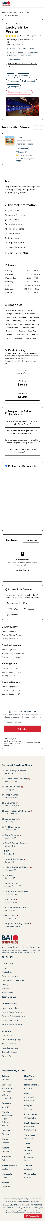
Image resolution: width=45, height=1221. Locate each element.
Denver (5, 1107)
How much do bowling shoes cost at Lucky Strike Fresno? (22, 432)
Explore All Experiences (13, 980)
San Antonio (30, 1157)
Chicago (5, 1143)
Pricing (5, 984)
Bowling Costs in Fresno (11, 672)
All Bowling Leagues (10, 650)
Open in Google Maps (18, 253)
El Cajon (5, 1095)
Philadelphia (30, 1118)
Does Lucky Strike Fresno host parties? (21, 450)
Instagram (14, 87)
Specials (5, 989)
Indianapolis (7, 1151)
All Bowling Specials (10, 687)
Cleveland (29, 1097)
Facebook (31, 81)
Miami (4, 1119)
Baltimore (6, 1160)
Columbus (29, 1100)
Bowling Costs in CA (10, 676)
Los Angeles (7, 1098)
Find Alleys (7, 972)
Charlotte (28, 1088)
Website (24, 76)
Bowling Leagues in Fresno (13, 654)
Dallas (27, 1160)
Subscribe (22, 729)
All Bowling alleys (9, 12)
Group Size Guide (10, 1020)
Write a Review (31, 540)
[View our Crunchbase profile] (11, 957)
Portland (28, 1109)
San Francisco (8, 1088)
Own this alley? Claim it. (20, 92)
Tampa (5, 1125)
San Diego (6, 1092)
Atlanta (5, 1134)
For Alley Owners (10, 1048)
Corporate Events (16, 243)
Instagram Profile (16, 229)
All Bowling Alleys (9, 631)
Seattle (27, 1178)
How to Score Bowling (12, 1012)
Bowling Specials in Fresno (12, 690)
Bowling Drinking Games (13, 1016)
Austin (27, 1154)
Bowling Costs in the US (11, 668)
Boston (5, 1169)
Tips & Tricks (7, 993)
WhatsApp (13, 609)
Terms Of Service (10, 1052)
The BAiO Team (9, 1044)
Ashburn (28, 1169)
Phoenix (5, 1080)
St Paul (5, 1178)
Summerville (30, 1130)
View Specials (14, 233)
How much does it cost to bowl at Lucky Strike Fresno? (22, 422)
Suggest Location (33, 742)
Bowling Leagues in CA (11, 657)
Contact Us (7, 1035)
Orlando (6, 1122)
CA (20, 12)
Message (30, 609)
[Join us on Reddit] (7, 957)
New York (28, 1080)
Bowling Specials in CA (11, 694)
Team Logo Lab (9, 997)
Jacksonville (7, 1116)
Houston (28, 1151)
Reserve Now (34, 1216)
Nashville (28, 1139)
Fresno (26, 12)
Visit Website (14, 220)
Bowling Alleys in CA (10, 639)
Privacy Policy (8, 1056)
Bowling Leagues (10, 976)
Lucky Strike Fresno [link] (10, 15)
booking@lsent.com (17, 215)
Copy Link (13, 615)
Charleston (29, 1127)
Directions (14, 81)
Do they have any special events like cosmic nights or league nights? (21, 441)
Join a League (14, 238)
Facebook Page (15, 224)
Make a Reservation (17, 247)
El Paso (27, 1147)
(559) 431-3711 (14, 210)
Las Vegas (6, 1186)
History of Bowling (10, 1008)
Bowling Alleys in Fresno (11, 635)
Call (12, 76)
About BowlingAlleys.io (12, 1040)
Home (5, 968)
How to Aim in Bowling (12, 1024)
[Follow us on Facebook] (3, 957)
